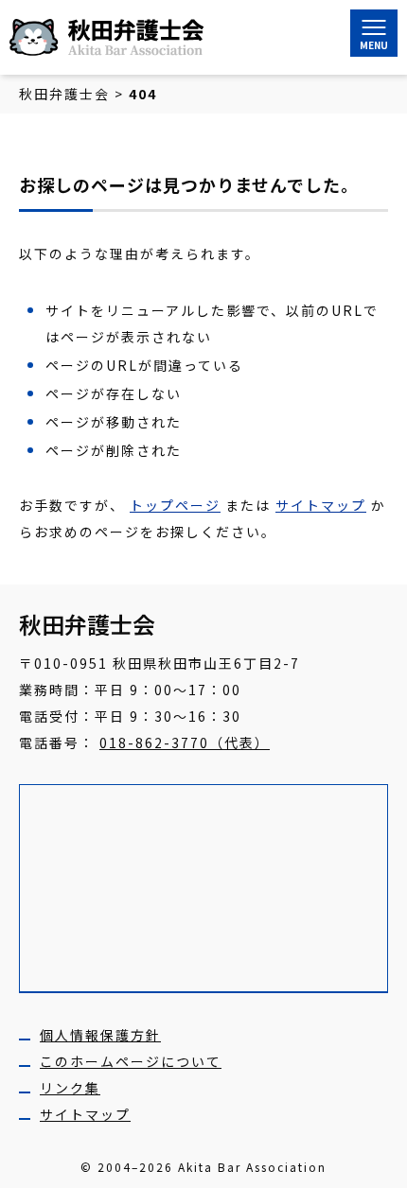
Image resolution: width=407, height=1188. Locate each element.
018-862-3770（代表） (184, 742)
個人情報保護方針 (100, 1034)
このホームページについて (130, 1061)
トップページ (175, 505)
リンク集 (70, 1087)
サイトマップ (320, 505)
